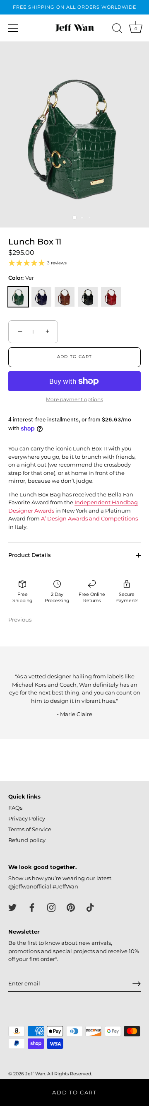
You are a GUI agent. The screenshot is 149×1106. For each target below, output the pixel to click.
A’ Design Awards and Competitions (89, 518)
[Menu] (13, 28)
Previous (19, 619)
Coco (64, 297)
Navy (41, 297)
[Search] (117, 29)
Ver (18, 297)
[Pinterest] (71, 906)
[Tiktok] (90, 906)
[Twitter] (12, 906)
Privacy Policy (26, 818)
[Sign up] (136, 984)
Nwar (88, 297)
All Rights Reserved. (69, 1074)
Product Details (29, 555)
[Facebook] (32, 906)
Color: (21, 278)
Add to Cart (74, 1092)
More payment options (74, 399)
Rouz (111, 297)
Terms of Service (29, 829)
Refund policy (27, 840)
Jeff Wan (35, 1074)
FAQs (15, 807)
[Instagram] (51, 906)
